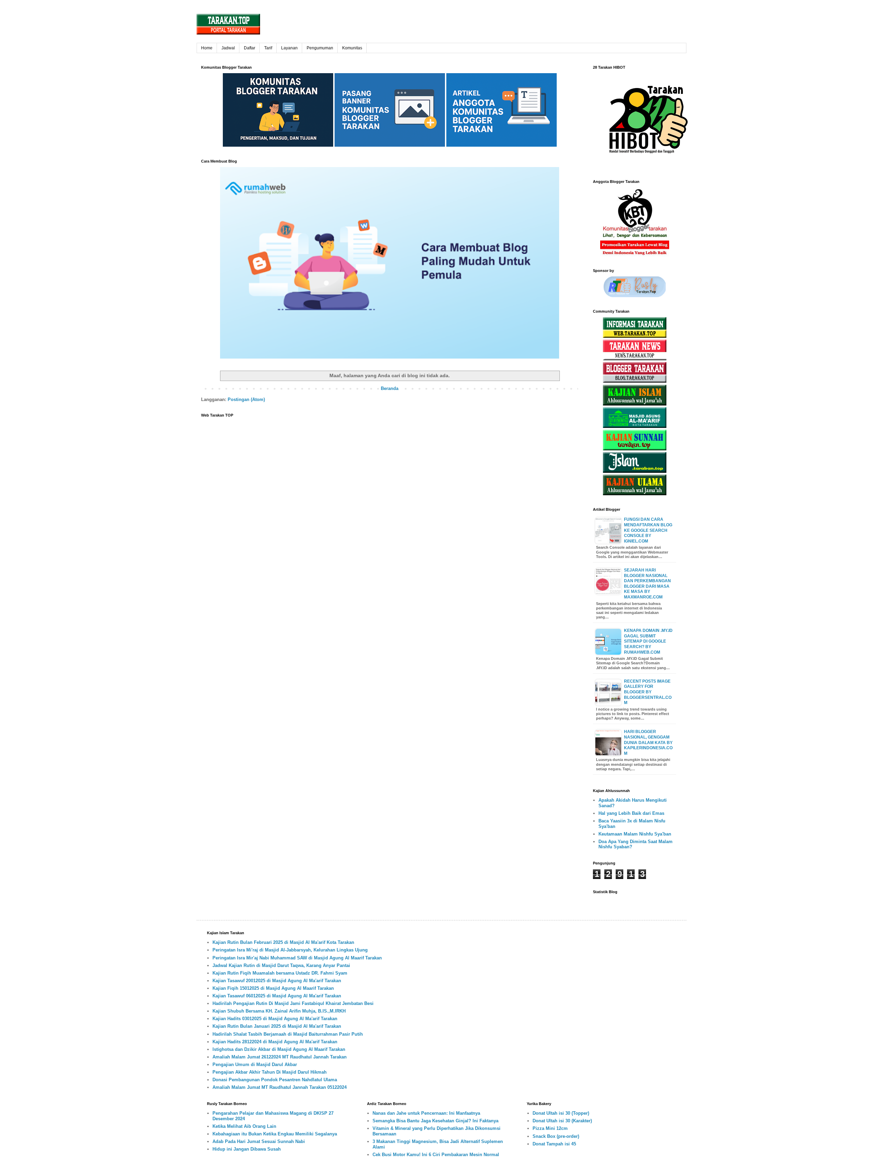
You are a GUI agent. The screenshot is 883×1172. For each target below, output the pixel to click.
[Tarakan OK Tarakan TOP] (634, 336)
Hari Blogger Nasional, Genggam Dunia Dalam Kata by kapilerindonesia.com (648, 742)
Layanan (289, 48)
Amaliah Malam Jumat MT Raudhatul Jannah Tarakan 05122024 (279, 1087)
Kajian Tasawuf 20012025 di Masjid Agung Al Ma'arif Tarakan (276, 980)
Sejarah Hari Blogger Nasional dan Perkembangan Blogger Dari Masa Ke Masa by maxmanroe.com (647, 583)
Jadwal (228, 48)
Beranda (389, 388)
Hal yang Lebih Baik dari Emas (631, 813)
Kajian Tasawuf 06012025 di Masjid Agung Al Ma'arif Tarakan (276, 995)
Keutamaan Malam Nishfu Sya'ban (634, 834)
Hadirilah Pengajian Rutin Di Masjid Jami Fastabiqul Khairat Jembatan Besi (293, 1003)
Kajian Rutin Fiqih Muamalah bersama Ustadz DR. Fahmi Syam (279, 973)
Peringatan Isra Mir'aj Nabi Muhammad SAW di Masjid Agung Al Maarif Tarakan (297, 957)
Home (206, 48)
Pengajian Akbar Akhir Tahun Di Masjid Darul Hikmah (269, 1072)
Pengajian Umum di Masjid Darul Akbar (254, 1064)
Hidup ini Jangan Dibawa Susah (246, 1149)
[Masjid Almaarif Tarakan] (634, 426)
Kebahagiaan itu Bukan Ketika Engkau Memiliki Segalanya (274, 1133)
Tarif (268, 48)
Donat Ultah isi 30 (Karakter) (562, 1120)
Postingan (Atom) (246, 399)
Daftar (249, 48)
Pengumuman (320, 48)
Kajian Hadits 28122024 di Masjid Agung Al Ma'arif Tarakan (274, 1041)
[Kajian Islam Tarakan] (634, 471)
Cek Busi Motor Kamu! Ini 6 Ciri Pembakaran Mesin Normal (436, 1154)
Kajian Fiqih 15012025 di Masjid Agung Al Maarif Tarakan (273, 988)
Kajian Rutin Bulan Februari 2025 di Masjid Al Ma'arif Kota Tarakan (283, 942)
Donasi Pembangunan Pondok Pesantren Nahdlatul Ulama (274, 1079)
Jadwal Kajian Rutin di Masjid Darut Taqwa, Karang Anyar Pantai (281, 965)
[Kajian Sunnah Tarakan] (634, 448)
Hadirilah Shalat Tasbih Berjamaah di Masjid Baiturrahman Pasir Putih (287, 1034)
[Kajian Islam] (634, 404)
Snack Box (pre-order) (556, 1136)
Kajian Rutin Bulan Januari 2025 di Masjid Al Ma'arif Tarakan (276, 1026)
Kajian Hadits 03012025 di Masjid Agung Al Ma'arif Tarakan (274, 1018)
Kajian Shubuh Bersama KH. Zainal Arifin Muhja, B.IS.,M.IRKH (279, 1011)
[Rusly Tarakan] (635, 295)
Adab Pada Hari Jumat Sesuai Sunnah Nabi (258, 1141)
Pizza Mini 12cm (550, 1128)
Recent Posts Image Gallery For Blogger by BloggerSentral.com (648, 692)
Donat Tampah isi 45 (554, 1143)
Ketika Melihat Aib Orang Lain (244, 1126)
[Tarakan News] (634, 358)
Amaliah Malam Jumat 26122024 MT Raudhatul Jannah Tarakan (279, 1056)
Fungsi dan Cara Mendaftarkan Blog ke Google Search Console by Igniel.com (648, 530)
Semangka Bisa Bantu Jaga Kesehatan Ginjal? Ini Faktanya (435, 1120)
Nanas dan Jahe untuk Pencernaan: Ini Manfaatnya (426, 1113)
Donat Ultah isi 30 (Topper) (561, 1113)
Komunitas (352, 48)
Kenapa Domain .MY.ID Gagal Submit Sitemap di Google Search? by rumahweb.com (648, 641)
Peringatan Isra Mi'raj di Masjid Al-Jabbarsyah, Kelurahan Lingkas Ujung (290, 950)
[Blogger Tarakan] (634, 381)
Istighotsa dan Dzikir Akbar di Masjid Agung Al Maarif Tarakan (278, 1049)
